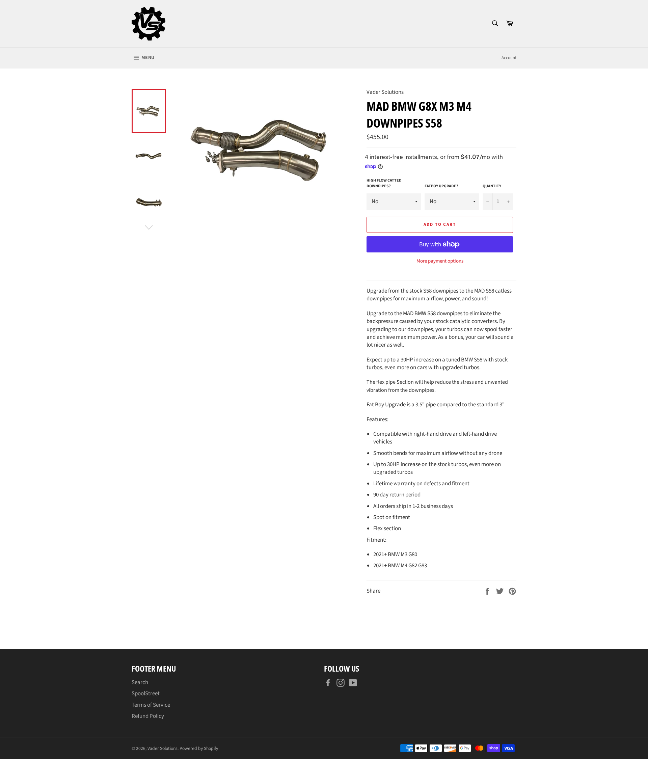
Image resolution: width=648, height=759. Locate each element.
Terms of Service (151, 705)
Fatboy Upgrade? (441, 186)
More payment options (439, 261)
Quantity (492, 186)
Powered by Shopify (199, 748)
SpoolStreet (146, 693)
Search (140, 682)
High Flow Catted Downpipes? (384, 183)
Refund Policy (148, 716)
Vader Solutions (162, 748)
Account (509, 58)
